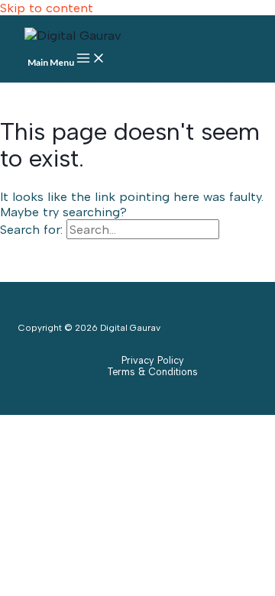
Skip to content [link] (46, 7)
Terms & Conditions (153, 371)
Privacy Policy (152, 360)
